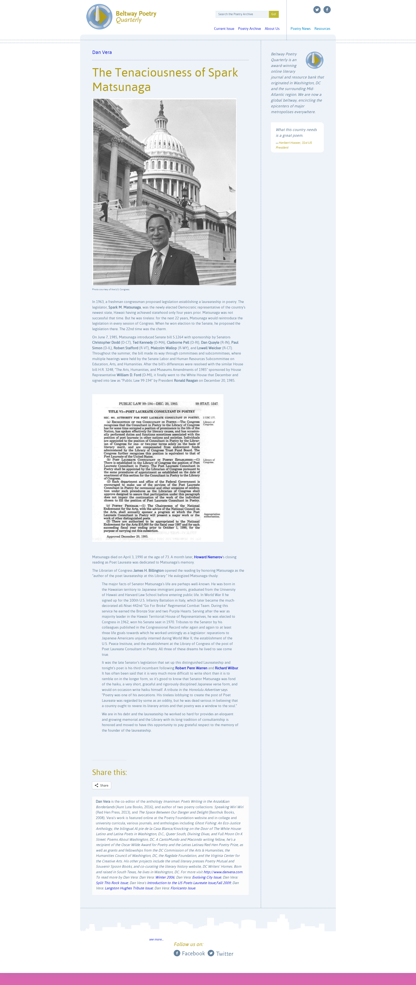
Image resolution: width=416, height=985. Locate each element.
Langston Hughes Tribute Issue (129, 888)
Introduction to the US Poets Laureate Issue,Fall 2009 (189, 883)
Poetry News (301, 29)
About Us (272, 29)
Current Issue (224, 29)
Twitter (317, 9)
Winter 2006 (164, 877)
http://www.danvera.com (222, 872)
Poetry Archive (249, 29)
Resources (322, 29)
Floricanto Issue (182, 888)
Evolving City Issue (206, 877)
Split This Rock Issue (112, 883)
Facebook (327, 9)
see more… (156, 939)
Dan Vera (102, 52)
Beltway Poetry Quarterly (121, 17)
